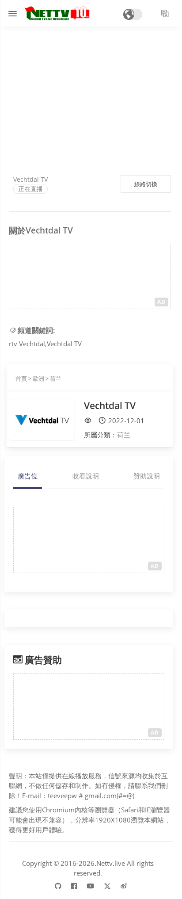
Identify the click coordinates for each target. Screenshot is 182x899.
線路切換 (145, 184)
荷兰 (55, 379)
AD (161, 302)
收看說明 (85, 475)
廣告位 (28, 475)
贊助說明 (146, 475)
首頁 (21, 379)
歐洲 (38, 379)
